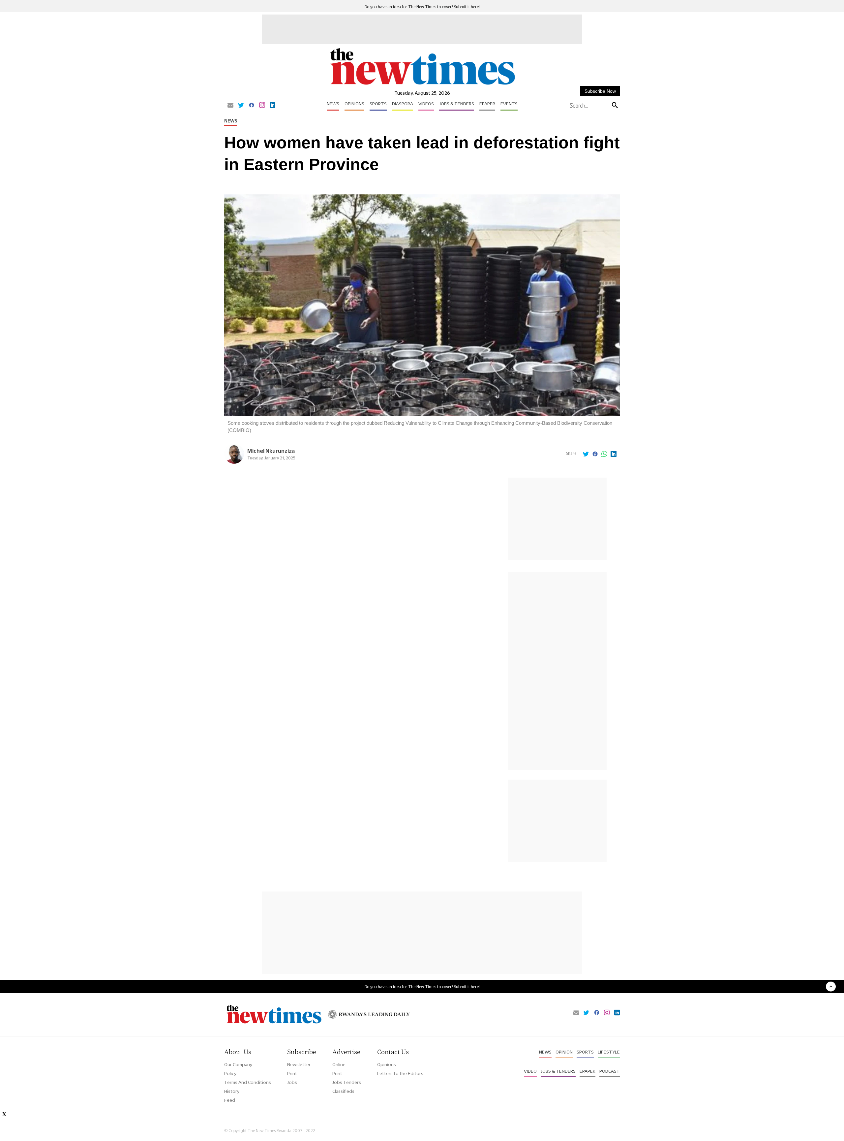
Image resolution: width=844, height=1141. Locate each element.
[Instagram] (262, 105)
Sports (378, 103)
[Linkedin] (272, 105)
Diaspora (402, 103)
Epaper (487, 103)
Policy (230, 1073)
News (333, 103)
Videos (426, 103)
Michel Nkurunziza (271, 451)
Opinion (564, 1052)
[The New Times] (422, 85)
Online (339, 1064)
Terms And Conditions (247, 1082)
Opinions (354, 103)
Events (509, 103)
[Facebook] (252, 105)
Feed (229, 1100)
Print (292, 1073)
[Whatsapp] (604, 454)
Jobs (292, 1082)
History (231, 1091)
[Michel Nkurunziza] (234, 462)
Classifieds (343, 1091)
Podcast (609, 1071)
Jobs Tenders (346, 1082)
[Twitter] (241, 105)
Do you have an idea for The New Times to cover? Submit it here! (422, 7)
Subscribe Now (600, 91)
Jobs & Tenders (456, 103)
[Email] (230, 105)
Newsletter (299, 1064)
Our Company (238, 1064)
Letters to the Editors (400, 1073)
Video (530, 1071)
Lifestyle (609, 1052)
